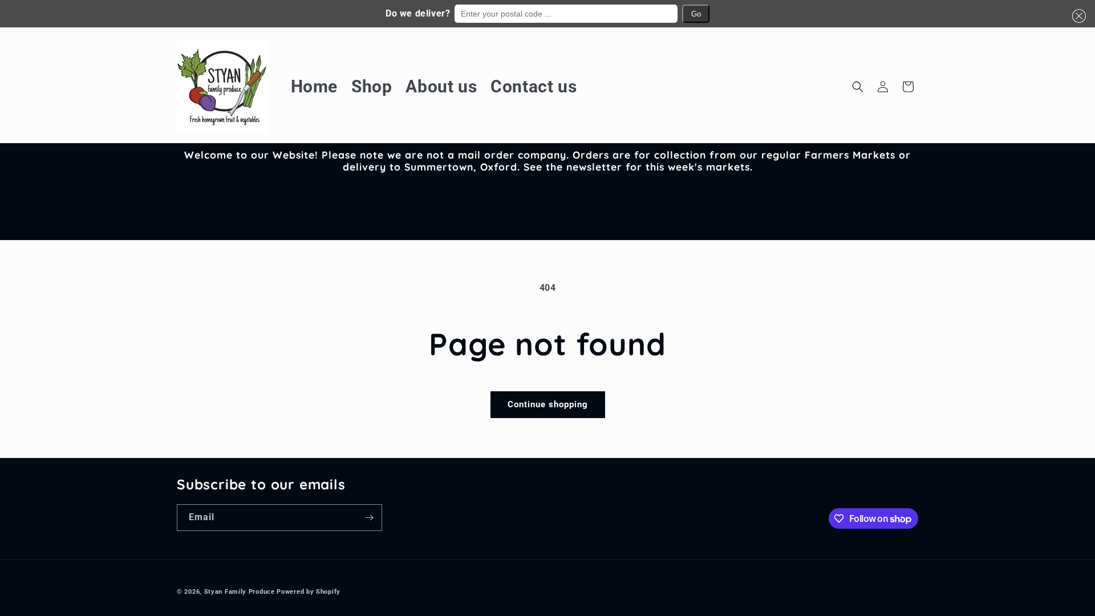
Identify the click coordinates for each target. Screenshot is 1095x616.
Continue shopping (548, 404)
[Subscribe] (369, 517)
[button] (1077, 16)
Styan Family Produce (239, 591)
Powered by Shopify (308, 591)
